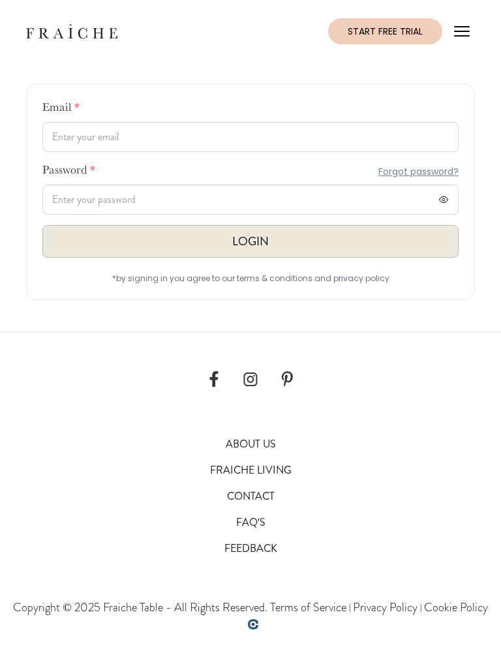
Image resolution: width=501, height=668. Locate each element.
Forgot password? (418, 171)
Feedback (250, 548)
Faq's (251, 522)
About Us (251, 443)
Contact (251, 496)
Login (250, 241)
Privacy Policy (385, 607)
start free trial (385, 31)
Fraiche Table (133, 607)
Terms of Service (308, 607)
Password (68, 171)
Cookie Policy (456, 607)
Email (61, 109)
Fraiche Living (251, 470)
